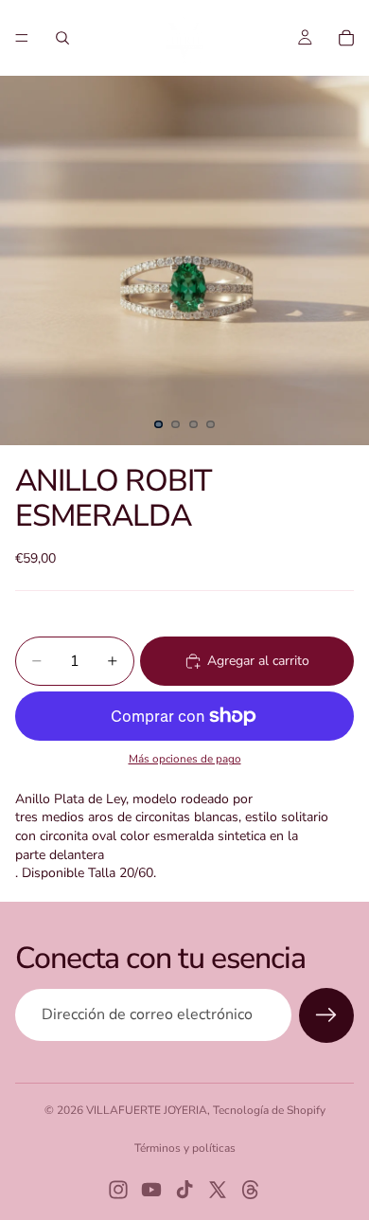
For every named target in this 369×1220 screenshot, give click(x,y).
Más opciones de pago (185, 758)
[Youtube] (151, 1189)
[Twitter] (217, 1189)
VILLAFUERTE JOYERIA (146, 1110)
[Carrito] (346, 38)
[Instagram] (118, 1189)
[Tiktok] (184, 1189)
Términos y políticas (185, 1148)
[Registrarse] (326, 1015)
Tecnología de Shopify (269, 1110)
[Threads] (250, 1189)
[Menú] (22, 38)
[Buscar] (62, 38)
